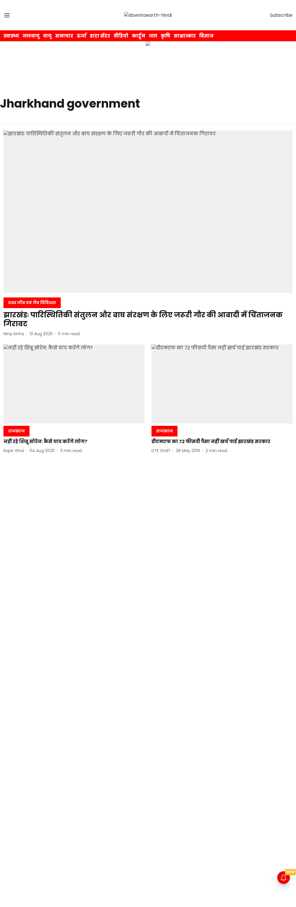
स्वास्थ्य (11, 36)
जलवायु (31, 36)
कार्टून (138, 36)
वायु (47, 36)
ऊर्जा (81, 36)
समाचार (64, 36)
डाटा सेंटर (100, 36)
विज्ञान (206, 36)
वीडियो (121, 36)
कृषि (165, 36)
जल (153, 36)
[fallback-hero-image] (148, 211)
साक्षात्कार (185, 36)
